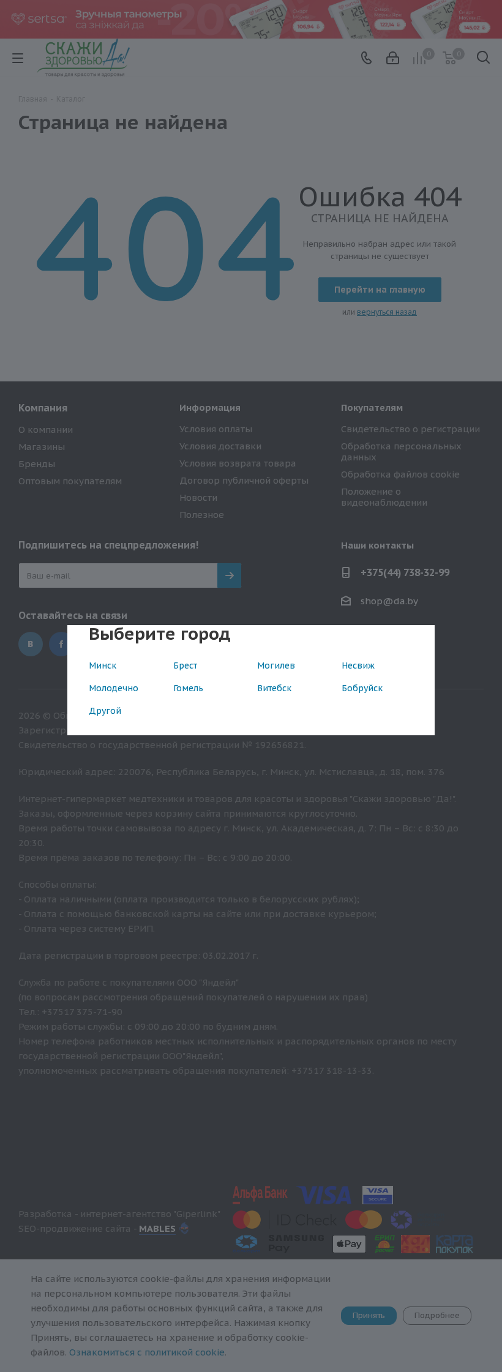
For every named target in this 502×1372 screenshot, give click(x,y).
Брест (185, 665)
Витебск (274, 688)
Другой (105, 710)
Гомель (188, 688)
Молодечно (113, 688)
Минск (102, 665)
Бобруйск (362, 688)
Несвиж (358, 665)
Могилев (276, 665)
